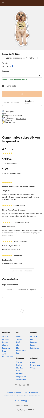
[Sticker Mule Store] (16, 384)
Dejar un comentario (10, 284)
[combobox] (22, 75)
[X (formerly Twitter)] (20, 384)
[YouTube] (28, 384)
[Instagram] (24, 384)
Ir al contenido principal (1, 1)
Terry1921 (6, 191)
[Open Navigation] (3, 3)
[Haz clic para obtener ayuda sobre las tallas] (12, 66)
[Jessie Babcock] (3, 58)
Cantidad (5, 71)
